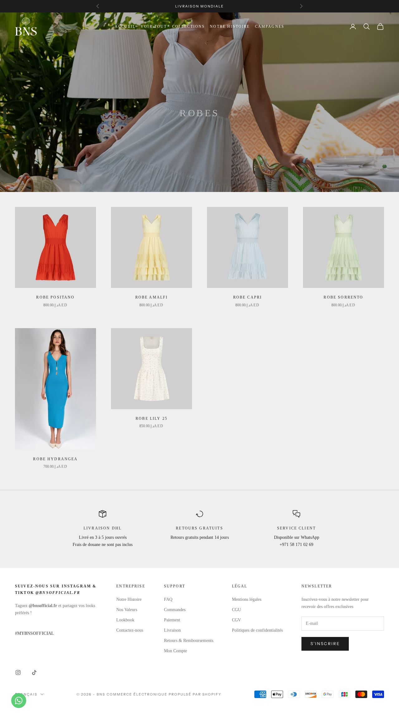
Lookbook (125, 620)
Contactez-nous (129, 630)
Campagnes (269, 26)
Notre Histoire (230, 26)
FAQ (168, 599)
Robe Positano (55, 297)
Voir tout (154, 26)
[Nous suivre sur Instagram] (18, 672)
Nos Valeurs (126, 609)
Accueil (125, 26)
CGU (236, 609)
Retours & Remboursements (188, 640)
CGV (236, 620)
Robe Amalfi (151, 297)
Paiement (172, 620)
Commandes (174, 609)
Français (26, 694)
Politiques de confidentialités (257, 630)
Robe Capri (247, 297)
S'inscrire (325, 643)
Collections (188, 26)
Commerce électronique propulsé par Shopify (164, 694)
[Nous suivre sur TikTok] (34, 672)
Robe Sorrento (343, 297)
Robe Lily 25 (151, 418)
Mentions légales (246, 599)
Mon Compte (175, 650)
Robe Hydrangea (55, 459)
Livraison (172, 630)
